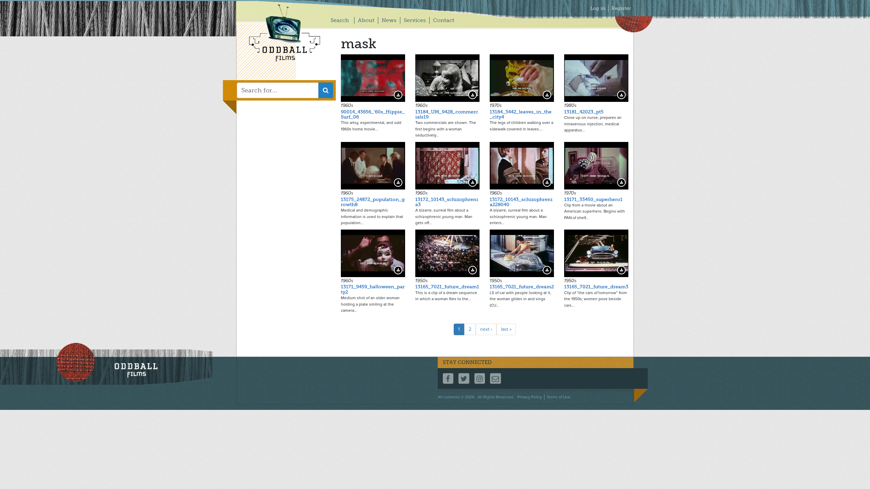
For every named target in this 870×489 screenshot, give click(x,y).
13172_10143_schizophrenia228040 (521, 202)
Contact (443, 20)
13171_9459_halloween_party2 (373, 289)
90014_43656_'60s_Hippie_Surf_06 (373, 114)
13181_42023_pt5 (584, 112)
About (366, 20)
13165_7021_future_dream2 (522, 287)
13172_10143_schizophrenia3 (446, 202)
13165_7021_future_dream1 (447, 287)
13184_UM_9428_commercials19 (446, 114)
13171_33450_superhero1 (593, 199)
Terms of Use (558, 397)
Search (340, 20)
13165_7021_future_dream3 (596, 287)
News (389, 20)
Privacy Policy (529, 397)
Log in (598, 8)
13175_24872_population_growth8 (373, 202)
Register (621, 8)
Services (415, 20)
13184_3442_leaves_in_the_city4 (521, 114)
